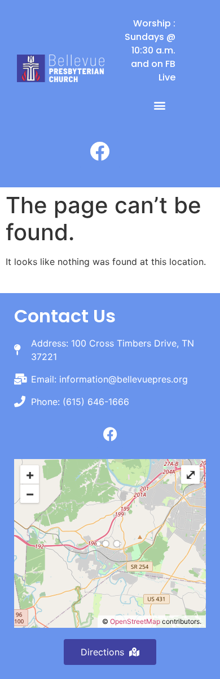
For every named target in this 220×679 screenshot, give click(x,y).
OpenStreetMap (135, 621)
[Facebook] (100, 150)
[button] (159, 105)
